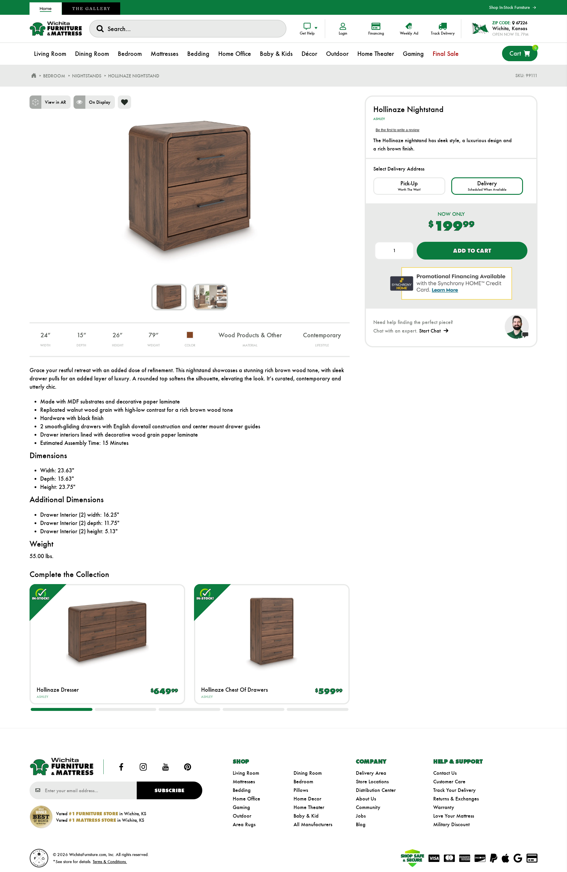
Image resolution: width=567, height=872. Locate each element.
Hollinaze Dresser (58, 689)
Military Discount (451, 824)
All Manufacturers (313, 824)
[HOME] (34, 75)
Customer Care (449, 781)
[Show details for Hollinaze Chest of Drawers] (271, 631)
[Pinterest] (187, 766)
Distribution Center (376, 790)
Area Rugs (244, 824)
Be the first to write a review (397, 130)
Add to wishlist (124, 102)
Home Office (246, 798)
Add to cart (472, 250)
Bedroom (303, 781)
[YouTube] (165, 766)
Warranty (443, 807)
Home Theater (309, 807)
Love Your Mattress (453, 816)
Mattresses (244, 781)
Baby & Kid (306, 816)
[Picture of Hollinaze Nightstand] (169, 297)
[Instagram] (143, 766)
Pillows (301, 790)
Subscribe (169, 790)
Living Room (246, 773)
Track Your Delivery (454, 790)
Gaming (241, 807)
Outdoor (242, 816)
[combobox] (187, 29)
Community (368, 807)
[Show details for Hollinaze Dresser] (107, 631)
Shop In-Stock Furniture (509, 7)
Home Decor (307, 798)
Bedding (242, 790)
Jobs (361, 816)
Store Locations (372, 781)
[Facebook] (121, 766)
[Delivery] (487, 186)
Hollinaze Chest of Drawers (234, 689)
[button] (61, 709)
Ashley (42, 697)
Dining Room (308, 773)
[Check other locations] (409, 186)
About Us (366, 798)
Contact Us (445, 773)
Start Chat (430, 331)
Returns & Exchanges (456, 798)
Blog (361, 824)
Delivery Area (371, 773)
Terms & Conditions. (110, 861)
